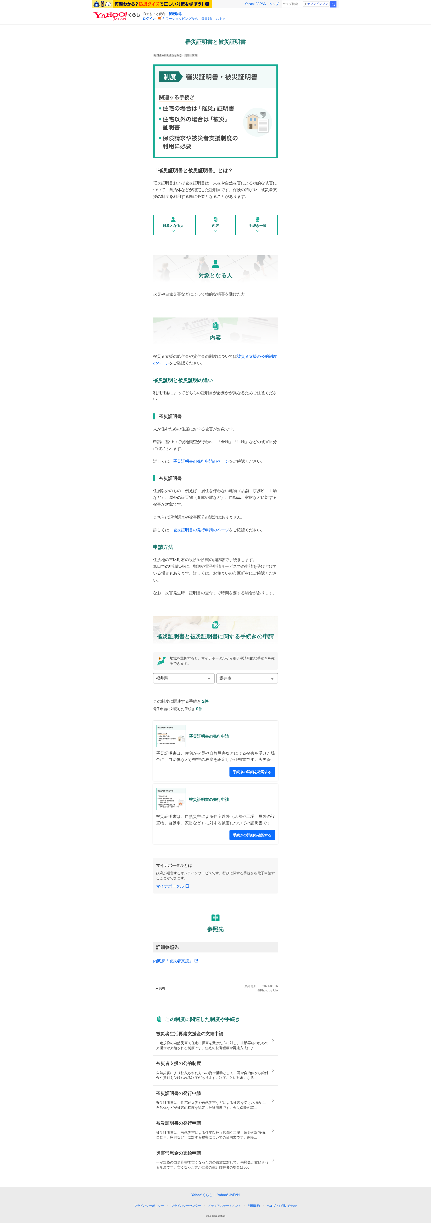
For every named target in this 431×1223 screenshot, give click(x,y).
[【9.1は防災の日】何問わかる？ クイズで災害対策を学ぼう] (152, 4)
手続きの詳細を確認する (252, 772)
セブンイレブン (317, 3)
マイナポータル (170, 886)
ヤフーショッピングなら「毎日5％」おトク (194, 18)
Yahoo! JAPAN (255, 4)
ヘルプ (274, 4)
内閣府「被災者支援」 (173, 961)
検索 (333, 4)
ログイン (149, 18)
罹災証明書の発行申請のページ (201, 461)
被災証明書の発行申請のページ (201, 530)
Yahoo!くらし (202, 1195)
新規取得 (175, 14)
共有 (162, 988)
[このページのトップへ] (297, 1196)
